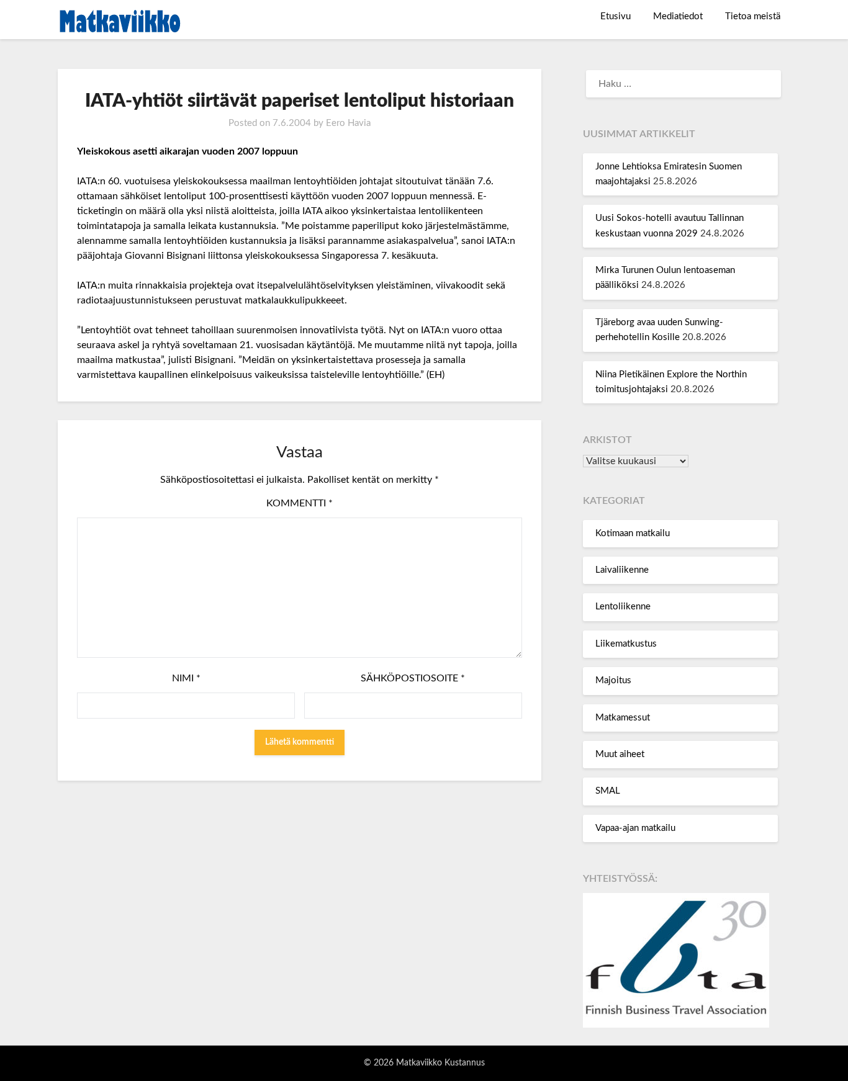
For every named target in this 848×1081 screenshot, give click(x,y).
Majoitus (613, 680)
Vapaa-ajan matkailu (635, 828)
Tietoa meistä (752, 16)
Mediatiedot (678, 16)
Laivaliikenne (622, 570)
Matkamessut (622, 717)
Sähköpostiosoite (413, 678)
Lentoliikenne (623, 606)
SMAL (607, 791)
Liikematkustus (626, 643)
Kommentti (299, 503)
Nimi (186, 678)
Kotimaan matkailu (632, 533)
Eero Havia (348, 123)
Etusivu (615, 16)
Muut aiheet (619, 754)
